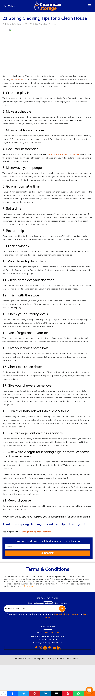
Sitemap (76, 658)
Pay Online (9, 6)
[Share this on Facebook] (12, 693)
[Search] (62, 609)
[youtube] (54, 647)
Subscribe (47, 553)
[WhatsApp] (78, 693)
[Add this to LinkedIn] (45, 693)
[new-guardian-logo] (47, 1)
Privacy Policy (46, 658)
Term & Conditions (62, 658)
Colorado (58, 614)
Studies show (17, 79)
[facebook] (36, 647)
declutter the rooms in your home (64, 154)
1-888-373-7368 (51, 632)
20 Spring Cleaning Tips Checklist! (35, 531)
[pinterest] (49, 647)
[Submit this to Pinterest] (34, 693)
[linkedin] (58, 647)
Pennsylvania (71, 614)
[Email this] (56, 693)
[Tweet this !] (23, 693)
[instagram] (45, 647)
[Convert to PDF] (67, 693)
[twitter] (40, 647)
